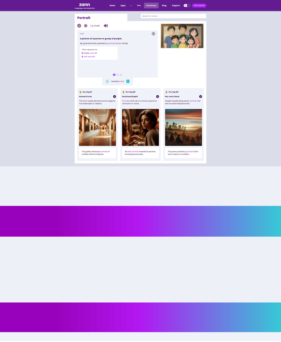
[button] (106, 25)
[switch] (187, 5)
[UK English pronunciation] (86, 26)
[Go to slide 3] (121, 75)
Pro (139, 5)
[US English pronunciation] (79, 26)
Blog (164, 5)
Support (176, 5)
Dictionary (151, 5)
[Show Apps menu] (131, 5)
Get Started (199, 5)
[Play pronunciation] (153, 33)
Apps (123, 5)
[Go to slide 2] (117, 75)
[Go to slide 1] (114, 75)
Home (112, 5)
